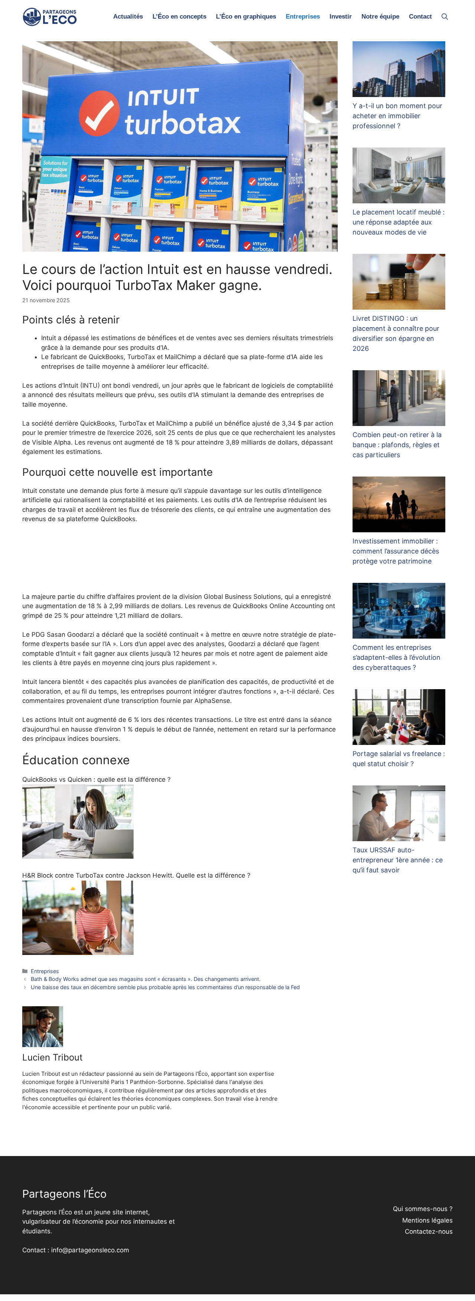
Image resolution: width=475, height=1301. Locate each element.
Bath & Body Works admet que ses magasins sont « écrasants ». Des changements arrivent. (146, 979)
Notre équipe (380, 16)
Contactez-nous (429, 1231)
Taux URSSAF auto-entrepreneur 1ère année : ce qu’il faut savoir (398, 860)
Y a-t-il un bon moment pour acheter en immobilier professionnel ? (397, 116)
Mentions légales (427, 1220)
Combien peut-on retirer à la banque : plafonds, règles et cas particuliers (397, 445)
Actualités (128, 16)
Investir (341, 16)
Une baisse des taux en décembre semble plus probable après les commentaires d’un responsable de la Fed (165, 987)
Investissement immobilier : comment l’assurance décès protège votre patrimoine (396, 551)
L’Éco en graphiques (246, 16)
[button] (445, 16)
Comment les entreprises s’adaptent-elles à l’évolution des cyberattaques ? (396, 657)
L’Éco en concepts (179, 16)
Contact (420, 16)
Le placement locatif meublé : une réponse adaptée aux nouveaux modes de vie (399, 222)
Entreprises (303, 16)
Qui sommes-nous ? (423, 1209)
